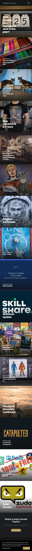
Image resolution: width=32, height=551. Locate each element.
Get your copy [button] (16, 530)
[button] (28, 3)
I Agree (26, 548)
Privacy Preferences (6, 548)
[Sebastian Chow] (10, 3)
